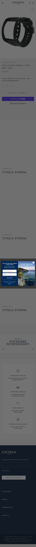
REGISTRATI (9, 278)
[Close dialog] (33, 263)
